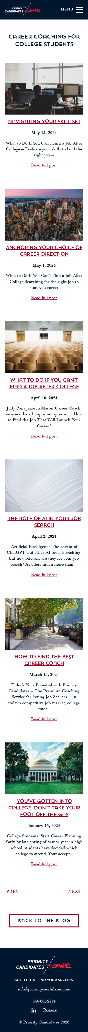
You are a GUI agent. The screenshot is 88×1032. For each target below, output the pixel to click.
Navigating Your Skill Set (44, 121)
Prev (12, 891)
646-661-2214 (44, 1001)
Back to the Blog (44, 921)
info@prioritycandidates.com (44, 989)
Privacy (50, 1010)
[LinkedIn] (33, 1010)
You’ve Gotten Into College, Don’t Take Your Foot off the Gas (44, 808)
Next (75, 891)
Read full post (44, 165)
